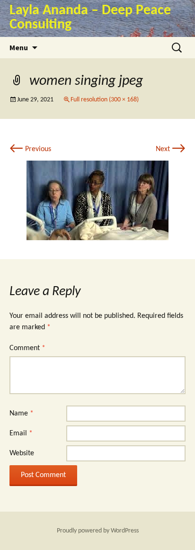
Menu (18, 47)
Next (171, 149)
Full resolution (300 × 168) (105, 99)
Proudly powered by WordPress (98, 530)
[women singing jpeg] (97, 200)
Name (21, 413)
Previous (30, 149)
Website (21, 453)
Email (21, 433)
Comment (27, 348)
